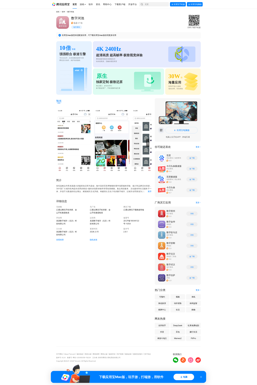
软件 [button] (63, 12)
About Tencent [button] (69, 354)
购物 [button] (193, 309)
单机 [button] (193, 297)
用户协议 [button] (147, 354)
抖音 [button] (162, 332)
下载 (193, 158)
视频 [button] (178, 297)
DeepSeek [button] (177, 325)
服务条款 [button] (80, 354)
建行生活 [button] (193, 332)
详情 (192, 214)
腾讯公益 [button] (104, 354)
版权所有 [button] (112, 354)
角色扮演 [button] (162, 303)
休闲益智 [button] (193, 303)
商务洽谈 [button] (88, 354)
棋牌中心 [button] (162, 309)
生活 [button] (178, 309)
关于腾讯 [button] (59, 354)
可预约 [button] (162, 297)
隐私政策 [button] (93, 240)
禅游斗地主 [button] (162, 338)
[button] (61, 4)
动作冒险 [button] (178, 303)
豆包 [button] (178, 332)
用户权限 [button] (120, 354)
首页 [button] (57, 12)
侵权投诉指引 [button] (138, 354)
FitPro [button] (193, 338)
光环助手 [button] (162, 325)
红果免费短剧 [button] (193, 325)
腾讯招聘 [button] (96, 354)
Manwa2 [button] (178, 338)
